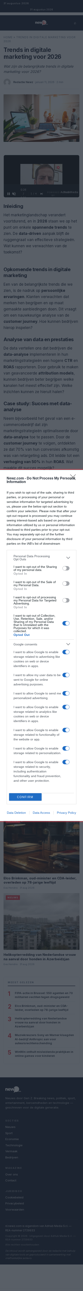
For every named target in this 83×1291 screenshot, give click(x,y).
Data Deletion (16, 812)
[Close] (74, 478)
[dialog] (41, 645)
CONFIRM (25, 797)
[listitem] (41, 558)
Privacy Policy (66, 812)
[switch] (65, 568)
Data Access (41, 812)
